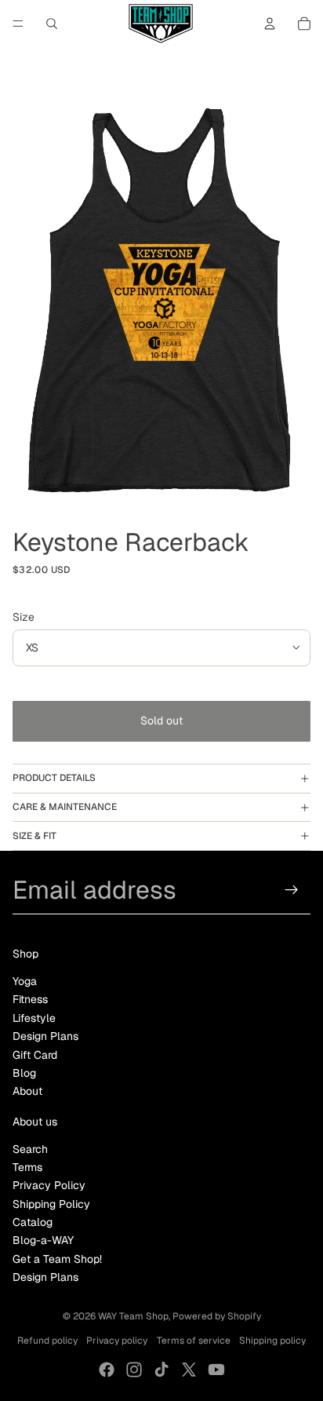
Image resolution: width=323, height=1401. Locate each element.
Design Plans (45, 1036)
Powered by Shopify (216, 1316)
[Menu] (18, 23)
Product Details (54, 778)
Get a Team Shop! (57, 1259)
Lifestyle (34, 1018)
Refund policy (47, 1340)
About (27, 1091)
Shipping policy (272, 1340)
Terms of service (193, 1340)
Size (23, 617)
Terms (27, 1167)
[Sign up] (292, 889)
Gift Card (35, 1055)
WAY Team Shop (133, 1316)
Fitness (30, 999)
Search (30, 1149)
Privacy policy (116, 1340)
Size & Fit (34, 836)
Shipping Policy (51, 1204)
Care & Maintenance (65, 807)
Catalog (33, 1222)
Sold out (161, 720)
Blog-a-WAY (43, 1240)
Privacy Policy (49, 1185)
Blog (24, 1073)
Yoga (25, 981)
